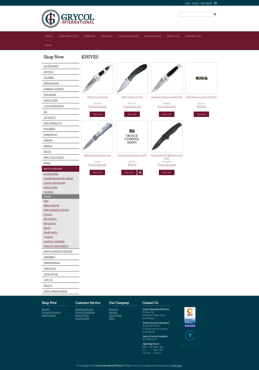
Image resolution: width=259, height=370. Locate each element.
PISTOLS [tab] (48, 214)
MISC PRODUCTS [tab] (53, 123)
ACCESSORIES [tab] (51, 66)
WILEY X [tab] (48, 285)
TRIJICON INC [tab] (51, 274)
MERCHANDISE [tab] (51, 205)
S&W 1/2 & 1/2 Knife (97, 96)
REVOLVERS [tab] (50, 223)
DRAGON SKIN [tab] (51, 83)
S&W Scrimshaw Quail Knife (97, 155)
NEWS (48, 45)
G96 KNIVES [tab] (50, 94)
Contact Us (193, 36)
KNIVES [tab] (47, 196)
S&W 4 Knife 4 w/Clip (132, 96)
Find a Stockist (97, 106)
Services (89, 36)
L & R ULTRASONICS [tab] (54, 106)
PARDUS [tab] (48, 146)
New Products (49, 315)
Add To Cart (140, 172)
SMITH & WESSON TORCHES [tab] (58, 251)
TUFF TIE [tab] (48, 279)
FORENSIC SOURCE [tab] (54, 89)
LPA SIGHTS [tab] (49, 117)
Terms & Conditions (85, 312)
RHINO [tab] (47, 163)
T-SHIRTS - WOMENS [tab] (54, 241)
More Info (97, 114)
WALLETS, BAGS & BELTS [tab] (56, 246)
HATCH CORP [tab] (51, 100)
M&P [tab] (46, 201)
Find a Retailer (128, 36)
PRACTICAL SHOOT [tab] (54, 157)
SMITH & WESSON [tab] (53, 168)
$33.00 (201, 106)
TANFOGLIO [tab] (50, 268)
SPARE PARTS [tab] (50, 232)
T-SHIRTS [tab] (48, 237)
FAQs (111, 318)
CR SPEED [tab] (49, 77)
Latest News (115, 315)
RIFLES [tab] (47, 228)
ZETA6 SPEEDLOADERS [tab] (55, 291)
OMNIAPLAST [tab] (51, 134)
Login (187, 3)
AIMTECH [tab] (49, 71)
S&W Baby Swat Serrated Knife (166, 96)
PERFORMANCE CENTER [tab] (56, 210)
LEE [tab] (45, 111)
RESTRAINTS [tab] (50, 219)
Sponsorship (152, 36)
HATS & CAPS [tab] (50, 187)
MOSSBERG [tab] (49, 128)
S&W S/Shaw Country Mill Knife (201, 96)
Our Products (68, 36)
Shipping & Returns (84, 309)
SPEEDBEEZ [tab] (49, 257)
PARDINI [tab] (48, 140)
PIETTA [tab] (47, 151)
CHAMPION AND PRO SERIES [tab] (58, 178)
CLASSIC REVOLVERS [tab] (54, 183)
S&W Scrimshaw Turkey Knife (132, 155)
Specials (106, 36)
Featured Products (51, 312)
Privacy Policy (82, 315)
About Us (173, 36)
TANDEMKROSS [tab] (52, 262)
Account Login (82, 318)
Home (49, 36)
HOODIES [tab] (49, 192)
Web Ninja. (177, 365)
